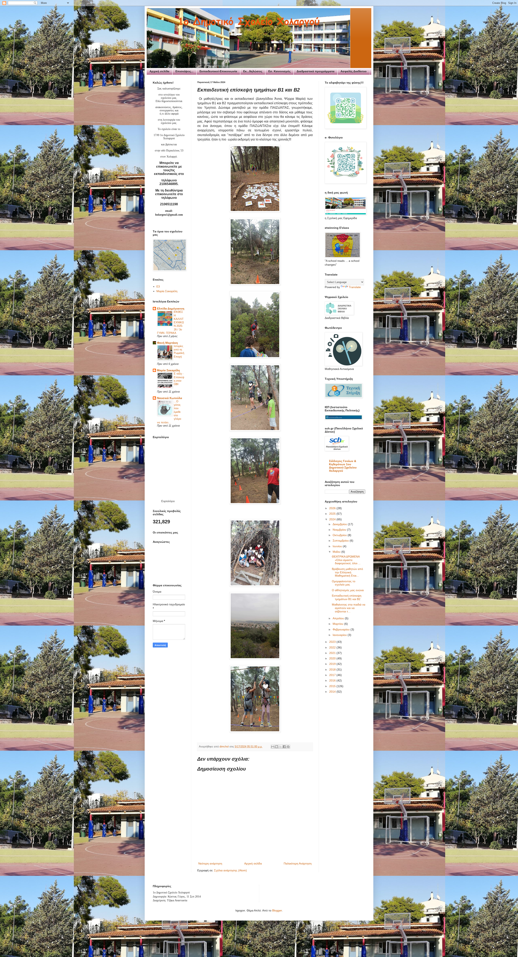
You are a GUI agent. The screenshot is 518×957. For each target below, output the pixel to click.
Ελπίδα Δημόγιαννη (170, 308)
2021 (332, 653)
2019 (332, 663)
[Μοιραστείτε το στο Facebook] (284, 747)
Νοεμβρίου (340, 529)
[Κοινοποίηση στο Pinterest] (288, 747)
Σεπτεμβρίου (341, 540)
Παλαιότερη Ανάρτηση (298, 863)
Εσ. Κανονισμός (279, 71)
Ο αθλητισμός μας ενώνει (348, 590)
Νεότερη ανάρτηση (210, 863)
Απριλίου (339, 618)
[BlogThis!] (277, 747)
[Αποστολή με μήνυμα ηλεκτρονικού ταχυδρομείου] (273, 747)
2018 (332, 669)
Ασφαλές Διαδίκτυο (354, 71)
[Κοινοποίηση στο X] (280, 747)
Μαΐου (337, 551)
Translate (355, 287)
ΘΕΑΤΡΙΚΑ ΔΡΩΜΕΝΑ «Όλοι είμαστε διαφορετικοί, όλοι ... (346, 560)
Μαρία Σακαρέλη (166, 291)
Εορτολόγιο (168, 501)
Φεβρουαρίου (341, 629)
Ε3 (158, 286)
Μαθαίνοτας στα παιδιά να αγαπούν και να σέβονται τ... (348, 608)
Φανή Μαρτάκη (167, 342)
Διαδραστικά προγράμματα (315, 71)
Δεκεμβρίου (340, 524)
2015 (332, 686)
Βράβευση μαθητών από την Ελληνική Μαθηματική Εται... (347, 572)
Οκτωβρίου (340, 535)
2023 (332, 641)
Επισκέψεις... (184, 71)
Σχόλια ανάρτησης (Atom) (230, 870)
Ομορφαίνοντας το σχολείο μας (343, 583)
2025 (332, 513)
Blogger (277, 910)
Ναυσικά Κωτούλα (169, 398)
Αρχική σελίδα (159, 71)
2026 (332, 508)
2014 (332, 691)
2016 (332, 680)
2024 (332, 519)
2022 (332, 647)
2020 (332, 658)
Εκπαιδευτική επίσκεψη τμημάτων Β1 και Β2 (346, 597)
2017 (332, 675)
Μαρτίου (338, 623)
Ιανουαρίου (340, 635)
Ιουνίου (338, 546)
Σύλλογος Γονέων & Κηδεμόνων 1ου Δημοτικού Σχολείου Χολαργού (343, 465)
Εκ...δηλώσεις (252, 71)
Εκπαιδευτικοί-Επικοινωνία (218, 71)
